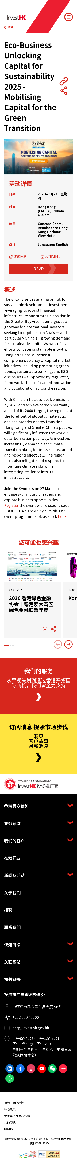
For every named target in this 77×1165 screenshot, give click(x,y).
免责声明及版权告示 (17, 1116)
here (62, 516)
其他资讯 (10, 1122)
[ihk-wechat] (52, 1068)
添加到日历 (53, 256)
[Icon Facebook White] (20, 1068)
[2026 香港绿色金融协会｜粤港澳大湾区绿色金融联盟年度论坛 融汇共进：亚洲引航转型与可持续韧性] (32, 566)
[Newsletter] (38, 758)
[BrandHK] (27, 1154)
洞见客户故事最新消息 (38, 740)
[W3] (49, 1154)
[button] (6, 645)
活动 (10, 27)
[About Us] (38, 697)
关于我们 (12, 893)
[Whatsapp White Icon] (9, 1078)
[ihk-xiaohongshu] (63, 1068)
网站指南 (10, 1129)
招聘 (8, 910)
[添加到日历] (45, 629)
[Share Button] (63, 90)
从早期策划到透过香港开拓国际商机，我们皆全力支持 (39, 683)
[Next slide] (68, 644)
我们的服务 (38, 670)
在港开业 (12, 858)
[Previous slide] (58, 644)
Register (11, 505)
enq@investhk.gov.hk (30, 1027)
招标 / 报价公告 (14, 1103)
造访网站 (20, 256)
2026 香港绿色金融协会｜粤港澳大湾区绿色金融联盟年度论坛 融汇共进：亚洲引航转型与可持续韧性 (31, 604)
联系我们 (12, 927)
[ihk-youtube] (41, 1068)
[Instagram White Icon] (31, 1068)
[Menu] (68, 17)
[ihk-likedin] (9, 1068)
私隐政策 (10, 1109)
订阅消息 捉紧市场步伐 (38, 727)
